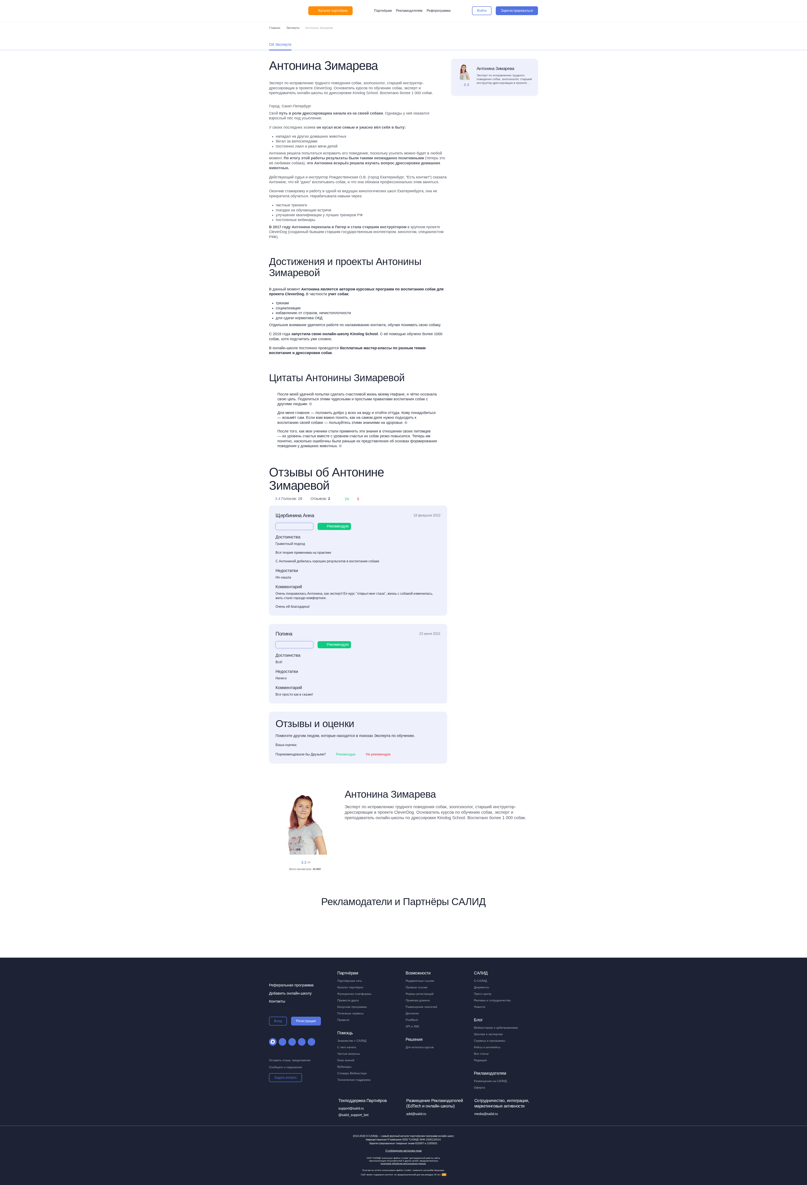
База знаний (345, 1060)
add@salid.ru (416, 1114)
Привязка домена (418, 1000)
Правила (343, 1020)
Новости (479, 1006)
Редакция (480, 1060)
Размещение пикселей (421, 1006)
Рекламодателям (409, 10)
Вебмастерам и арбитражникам (496, 1027)
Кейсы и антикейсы (487, 1047)
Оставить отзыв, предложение (290, 1060)
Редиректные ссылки (420, 980)
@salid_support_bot (353, 1115)
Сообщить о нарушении (285, 1067)
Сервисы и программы (489, 1040)
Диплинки (412, 1013)
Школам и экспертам (488, 1034)
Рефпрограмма (439, 10)
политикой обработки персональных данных (403, 1163)
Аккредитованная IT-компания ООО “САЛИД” (403, 1139)
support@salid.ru (351, 1108)
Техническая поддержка (354, 1079)
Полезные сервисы (350, 1013)
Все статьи (481, 1053)
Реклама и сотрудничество (492, 1000)
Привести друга (348, 1000)
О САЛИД (480, 980)
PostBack (412, 1020)
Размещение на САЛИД (490, 1081)
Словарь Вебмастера (352, 1073)
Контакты (277, 1001)
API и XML (413, 1026)
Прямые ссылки (416, 987)
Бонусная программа (352, 1006)
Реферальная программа (291, 985)
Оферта (479, 1087)
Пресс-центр (482, 993)
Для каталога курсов (420, 1047)
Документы (481, 987)
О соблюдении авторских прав (403, 1150)
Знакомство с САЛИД (351, 1040)
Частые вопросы (348, 1053)
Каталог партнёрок (350, 987)
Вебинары (344, 1066)
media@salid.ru (486, 1114)
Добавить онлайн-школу (290, 993)
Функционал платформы (354, 993)
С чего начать (346, 1047)
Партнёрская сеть (349, 980)
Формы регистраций (420, 993)
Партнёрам (383, 10)
